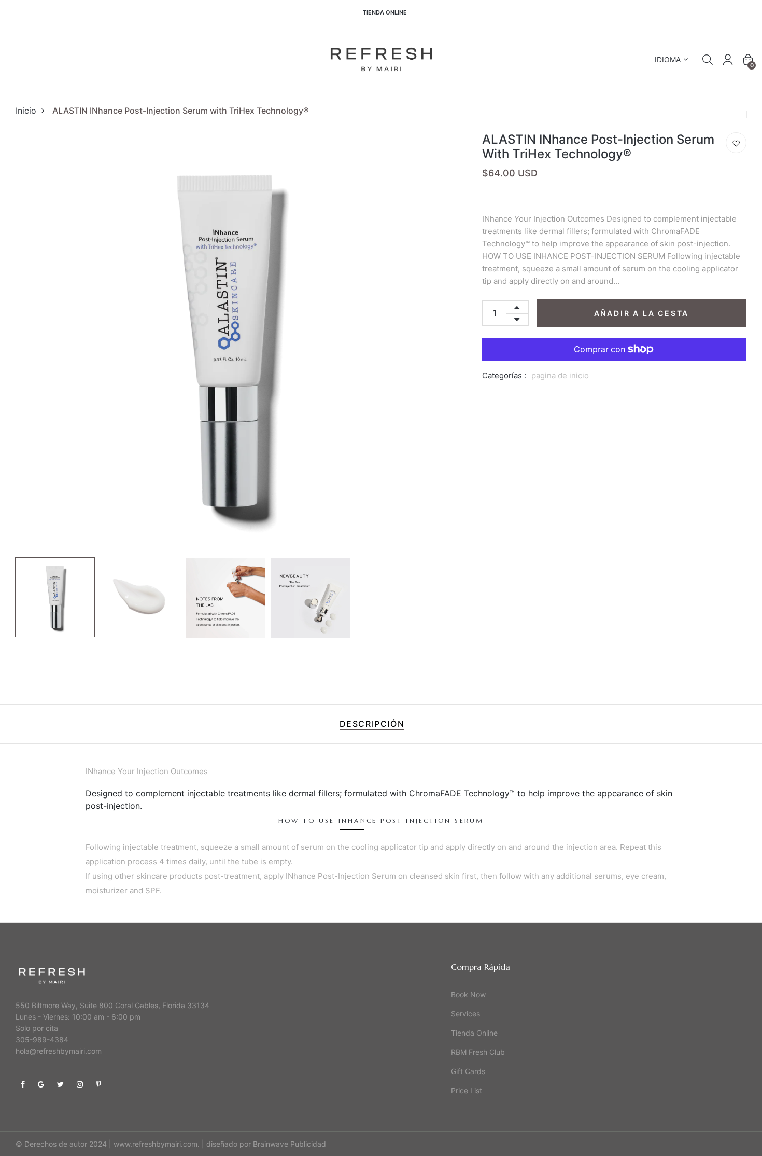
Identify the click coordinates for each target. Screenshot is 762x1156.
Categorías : (504, 375)
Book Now (468, 994)
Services (465, 1013)
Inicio (26, 110)
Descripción (372, 724)
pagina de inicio (560, 375)
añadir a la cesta (641, 313)
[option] (225, 342)
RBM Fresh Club (478, 1052)
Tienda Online (385, 12)
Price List (466, 1090)
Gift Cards (468, 1071)
